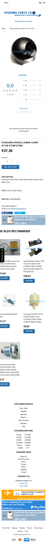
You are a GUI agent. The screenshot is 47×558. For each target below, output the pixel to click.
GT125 (18, 435)
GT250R (28, 437)
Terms (23, 462)
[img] (10, 90)
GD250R (27, 443)
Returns (23, 417)
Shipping (23, 411)
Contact (23, 472)
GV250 (27, 445)
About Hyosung (23, 459)
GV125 (19, 445)
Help (23, 426)
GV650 (20, 448)
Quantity (4, 157)
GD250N (19, 443)
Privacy (23, 464)
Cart (43, 3)
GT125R (28, 435)
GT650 (18, 440)
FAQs (23, 467)
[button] (33, 81)
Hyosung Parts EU (24, 534)
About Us (23, 456)
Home (3, 28)
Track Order (23, 408)
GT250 (18, 437)
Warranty (23, 414)
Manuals (23, 423)
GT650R (28, 440)
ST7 (27, 448)
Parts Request (23, 420)
